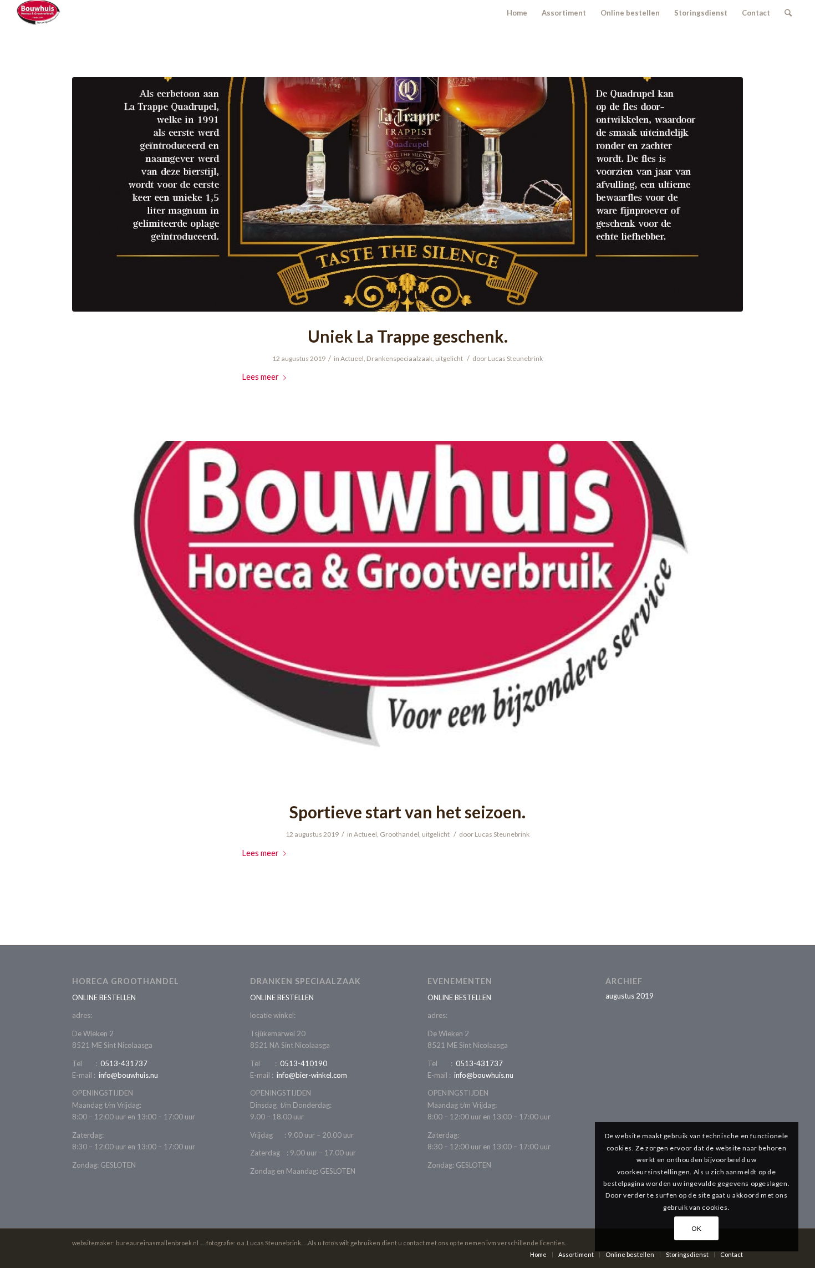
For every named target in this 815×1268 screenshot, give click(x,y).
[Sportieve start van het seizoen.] (407, 614)
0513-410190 (303, 1063)
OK (696, 1228)
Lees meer (260, 376)
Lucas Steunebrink (515, 358)
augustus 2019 (629, 995)
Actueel (352, 358)
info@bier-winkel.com (312, 1075)
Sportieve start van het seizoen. (407, 812)
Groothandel (399, 834)
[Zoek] (788, 13)
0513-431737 (123, 1063)
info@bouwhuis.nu (128, 1075)
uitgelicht (449, 358)
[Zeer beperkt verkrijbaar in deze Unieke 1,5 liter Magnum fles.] (407, 194)
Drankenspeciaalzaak (399, 358)
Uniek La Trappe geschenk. (408, 336)
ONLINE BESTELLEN (104, 997)
